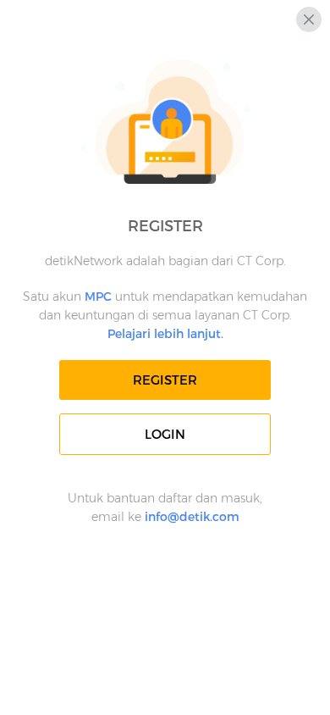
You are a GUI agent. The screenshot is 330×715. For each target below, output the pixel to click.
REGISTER (165, 380)
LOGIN (165, 434)
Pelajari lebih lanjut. (165, 333)
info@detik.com (192, 516)
